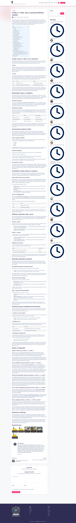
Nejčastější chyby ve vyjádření (17, 30)
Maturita (30, 508)
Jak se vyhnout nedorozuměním (18, 45)
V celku (15, 29)
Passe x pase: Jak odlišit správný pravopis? (56, 42)
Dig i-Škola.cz (20, 443)
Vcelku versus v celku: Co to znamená (17, 27)
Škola (30, 511)
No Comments (26, 17)
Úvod (48, 508)
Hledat (51, 10)
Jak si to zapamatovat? (17, 38)
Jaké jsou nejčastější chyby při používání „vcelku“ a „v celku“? (21, 52)
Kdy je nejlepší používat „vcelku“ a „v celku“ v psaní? (20, 54)
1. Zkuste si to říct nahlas (17, 47)
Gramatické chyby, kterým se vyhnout (17, 36)
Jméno (13, 485)
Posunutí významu (16, 31)
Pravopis (14, 10)
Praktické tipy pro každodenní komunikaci (18, 46)
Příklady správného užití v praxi (17, 39)
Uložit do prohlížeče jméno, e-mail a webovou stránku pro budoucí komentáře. (23, 489)
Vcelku (15, 28)
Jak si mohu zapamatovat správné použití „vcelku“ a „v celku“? (21, 53)
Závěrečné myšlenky (15, 55)
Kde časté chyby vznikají (17, 44)
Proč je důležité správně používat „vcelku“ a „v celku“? (20, 51)
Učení (48, 514)
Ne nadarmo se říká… (16, 35)
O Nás (49, 515)
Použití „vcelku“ (16, 40)
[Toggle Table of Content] (28, 26)
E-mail (25, 485)
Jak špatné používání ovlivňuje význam (18, 43)
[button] (62, 3)
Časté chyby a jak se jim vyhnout (18, 37)
